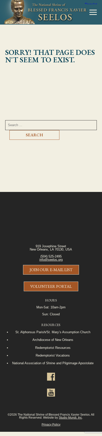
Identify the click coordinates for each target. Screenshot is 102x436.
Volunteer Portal (51, 286)
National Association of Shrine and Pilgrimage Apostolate (53, 363)
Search (34, 135)
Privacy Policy (51, 424)
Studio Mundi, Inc (70, 417)
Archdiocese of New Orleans (52, 340)
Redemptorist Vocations (53, 355)
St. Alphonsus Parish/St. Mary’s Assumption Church (52, 332)
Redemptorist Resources (53, 348)
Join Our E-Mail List (51, 269)
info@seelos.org (51, 259)
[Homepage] (43, 12)
